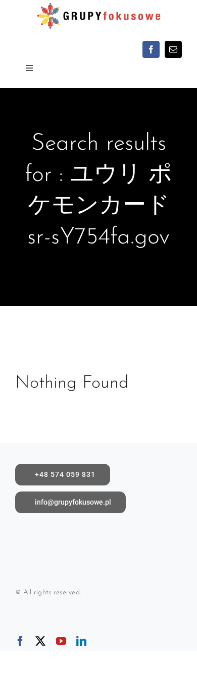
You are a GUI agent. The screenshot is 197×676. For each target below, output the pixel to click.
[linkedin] (81, 641)
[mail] (173, 49)
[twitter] (40, 641)
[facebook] (151, 49)
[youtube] (61, 641)
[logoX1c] (98, 5)
